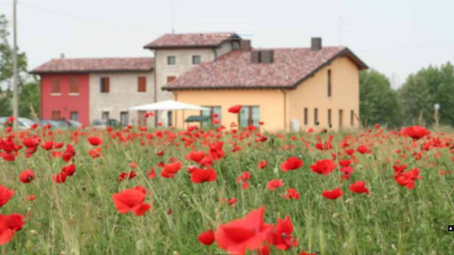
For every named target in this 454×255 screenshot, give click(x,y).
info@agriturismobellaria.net (242, 35)
